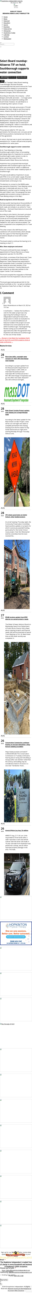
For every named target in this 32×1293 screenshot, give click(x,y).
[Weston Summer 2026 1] (16, 1237)
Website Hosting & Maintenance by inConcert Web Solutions (19, 1290)
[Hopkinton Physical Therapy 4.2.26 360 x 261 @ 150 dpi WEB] (16, 934)
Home (6, 17)
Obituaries (7, 31)
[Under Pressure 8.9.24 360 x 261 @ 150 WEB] (16, 1061)
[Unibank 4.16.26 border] (16, 959)
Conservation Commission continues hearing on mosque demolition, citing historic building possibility (17, 745)
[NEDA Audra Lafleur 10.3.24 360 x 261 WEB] (16, 985)
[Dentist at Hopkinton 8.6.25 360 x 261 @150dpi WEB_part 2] (16, 909)
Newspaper (7, 39)
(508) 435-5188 (18, 1276)
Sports (6, 25)
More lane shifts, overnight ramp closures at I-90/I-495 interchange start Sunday (16, 359)
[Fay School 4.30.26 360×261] (16, 1137)
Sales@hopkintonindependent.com (20, 1272)
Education (7, 23)
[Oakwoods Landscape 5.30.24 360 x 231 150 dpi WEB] (16, 1187)
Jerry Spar (4, 77)
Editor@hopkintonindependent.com (18, 1270)
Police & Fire (8, 29)
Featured (7, 21)
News (5, 19)
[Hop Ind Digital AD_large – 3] (16, 1111)
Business (7, 27)
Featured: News (22, 77)
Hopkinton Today (9, 33)
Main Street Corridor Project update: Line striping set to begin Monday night (17, 413)
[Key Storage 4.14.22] (16, 1035)
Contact (6, 37)
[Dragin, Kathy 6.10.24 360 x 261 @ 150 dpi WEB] (16, 1010)
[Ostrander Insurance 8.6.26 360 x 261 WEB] (16, 1086)
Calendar (7, 35)
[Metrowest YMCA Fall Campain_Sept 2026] (16, 1162)
